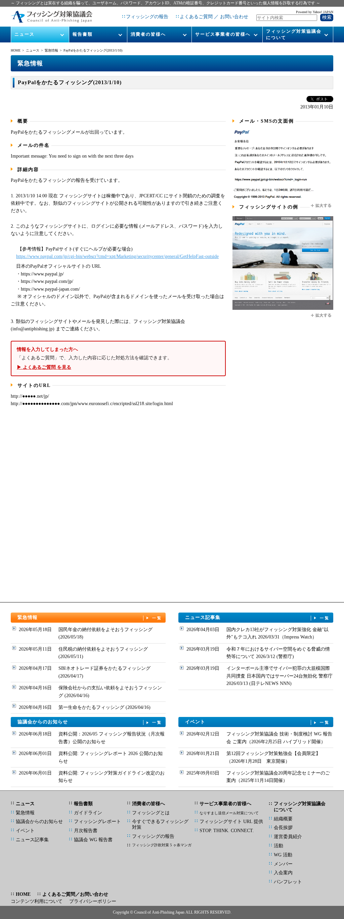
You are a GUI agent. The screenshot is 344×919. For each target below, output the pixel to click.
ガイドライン (88, 812)
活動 (278, 845)
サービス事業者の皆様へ (223, 34)
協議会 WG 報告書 (93, 839)
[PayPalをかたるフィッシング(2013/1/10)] (282, 198)
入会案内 (283, 872)
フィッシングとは (151, 812)
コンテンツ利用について (36, 901)
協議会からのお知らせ (90, 721)
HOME (15, 50)
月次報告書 (85, 830)
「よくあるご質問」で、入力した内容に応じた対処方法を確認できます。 (94, 358)
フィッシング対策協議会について (293, 34)
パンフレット (288, 881)
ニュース (24, 34)
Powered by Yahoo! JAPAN (314, 12)
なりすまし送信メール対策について (229, 813)
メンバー (283, 863)
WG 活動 (283, 854)
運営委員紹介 (288, 836)
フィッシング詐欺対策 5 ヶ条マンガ (161, 845)
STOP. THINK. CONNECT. (227, 830)
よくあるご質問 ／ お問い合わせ (214, 16)
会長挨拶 (283, 827)
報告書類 (83, 34)
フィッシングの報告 (147, 16)
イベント (257, 721)
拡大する (321, 205)
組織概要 (283, 818)
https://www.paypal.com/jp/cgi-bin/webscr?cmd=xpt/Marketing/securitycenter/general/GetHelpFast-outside (117, 256)
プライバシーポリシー (92, 901)
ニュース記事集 (257, 617)
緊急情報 (51, 50)
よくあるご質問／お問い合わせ (75, 894)
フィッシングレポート (97, 821)
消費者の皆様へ (148, 34)
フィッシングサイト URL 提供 (231, 821)
